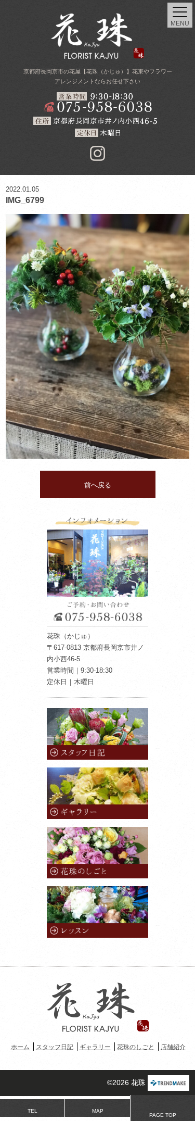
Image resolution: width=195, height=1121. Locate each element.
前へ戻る (97, 485)
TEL (32, 1111)
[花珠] (98, 36)
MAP (97, 1111)
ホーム (20, 1047)
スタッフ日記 (54, 1047)
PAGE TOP (162, 1115)
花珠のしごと (135, 1047)
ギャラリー (95, 1047)
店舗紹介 (173, 1047)
